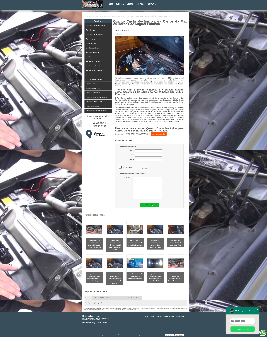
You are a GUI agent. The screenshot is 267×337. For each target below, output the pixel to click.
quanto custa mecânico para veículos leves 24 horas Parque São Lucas (114, 245)
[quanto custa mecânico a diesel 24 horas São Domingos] (135, 229)
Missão (130, 4)
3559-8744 (100, 123)
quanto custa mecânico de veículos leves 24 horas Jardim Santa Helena (115, 278)
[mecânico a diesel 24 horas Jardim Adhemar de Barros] (135, 263)
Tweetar (119, 34)
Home (110, 4)
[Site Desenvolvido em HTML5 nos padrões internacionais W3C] (169, 335)
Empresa (120, 4)
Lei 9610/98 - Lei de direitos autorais (127, 309)
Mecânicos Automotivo (94, 70)
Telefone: (131, 159)
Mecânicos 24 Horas (93, 61)
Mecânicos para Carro (93, 75)
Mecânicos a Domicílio (93, 66)
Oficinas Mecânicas (92, 84)
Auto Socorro (90, 39)
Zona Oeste (131, 298)
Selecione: (88, 298)
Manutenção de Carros (93, 52)
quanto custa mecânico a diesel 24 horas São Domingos (135, 243)
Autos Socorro (91, 43)
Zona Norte (123, 298)
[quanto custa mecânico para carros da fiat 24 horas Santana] (155, 229)
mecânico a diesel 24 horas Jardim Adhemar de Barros (135, 276)
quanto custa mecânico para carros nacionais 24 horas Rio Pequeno (94, 277)
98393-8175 (99, 126)
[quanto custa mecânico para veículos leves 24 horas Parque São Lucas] (114, 229)
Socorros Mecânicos (93, 106)
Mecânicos (89, 57)
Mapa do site (180, 316)
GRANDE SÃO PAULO (104, 298)
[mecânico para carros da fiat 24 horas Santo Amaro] (175, 229)
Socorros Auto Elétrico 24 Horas (96, 97)
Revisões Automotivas (93, 93)
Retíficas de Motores (93, 88)
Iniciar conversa (242, 329)
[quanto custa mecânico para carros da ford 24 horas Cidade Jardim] (155, 263)
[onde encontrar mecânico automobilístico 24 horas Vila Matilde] (94, 229)
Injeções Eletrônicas (93, 48)
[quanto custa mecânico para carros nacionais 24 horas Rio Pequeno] (94, 263)
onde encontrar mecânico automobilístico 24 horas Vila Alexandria (175, 277)
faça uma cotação (158, 134)
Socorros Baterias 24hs (94, 102)
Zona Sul (138, 298)
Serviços (140, 4)
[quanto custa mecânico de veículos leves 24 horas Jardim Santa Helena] (114, 263)
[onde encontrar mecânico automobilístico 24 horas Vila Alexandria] (175, 263)
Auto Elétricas (91, 30)
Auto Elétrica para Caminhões (96, 25)
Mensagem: (137, 188)
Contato (152, 4)
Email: (132, 155)
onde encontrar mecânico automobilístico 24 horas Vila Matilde (94, 244)
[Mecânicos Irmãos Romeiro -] (94, 4)
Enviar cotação (149, 205)
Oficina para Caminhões (94, 79)
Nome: (132, 150)
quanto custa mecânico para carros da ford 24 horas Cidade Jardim (155, 277)
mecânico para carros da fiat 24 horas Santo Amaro (176, 243)
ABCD (94, 298)
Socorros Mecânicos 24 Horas (96, 111)
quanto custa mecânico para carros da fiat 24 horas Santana (155, 244)
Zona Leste (114, 298)
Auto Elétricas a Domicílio (94, 34)
